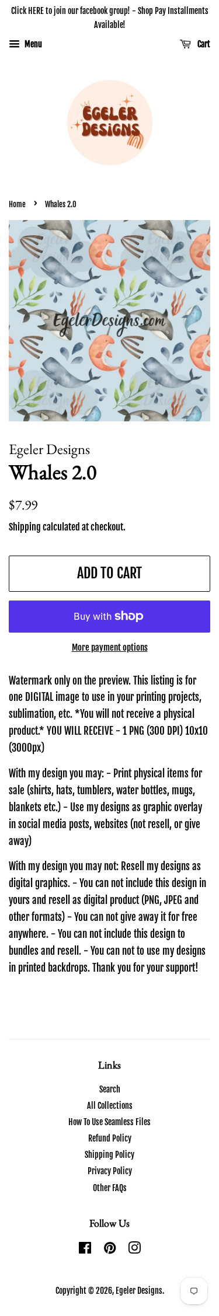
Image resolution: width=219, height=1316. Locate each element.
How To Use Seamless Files (109, 1121)
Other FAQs (110, 1187)
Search (109, 1089)
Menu (32, 44)
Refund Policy (109, 1138)
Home (17, 204)
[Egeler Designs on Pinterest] (109, 1249)
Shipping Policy (109, 1154)
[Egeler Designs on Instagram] (134, 1249)
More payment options (110, 647)
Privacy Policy (110, 1171)
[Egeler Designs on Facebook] (85, 1249)
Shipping (25, 527)
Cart (203, 44)
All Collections (110, 1105)
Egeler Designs (139, 1290)
